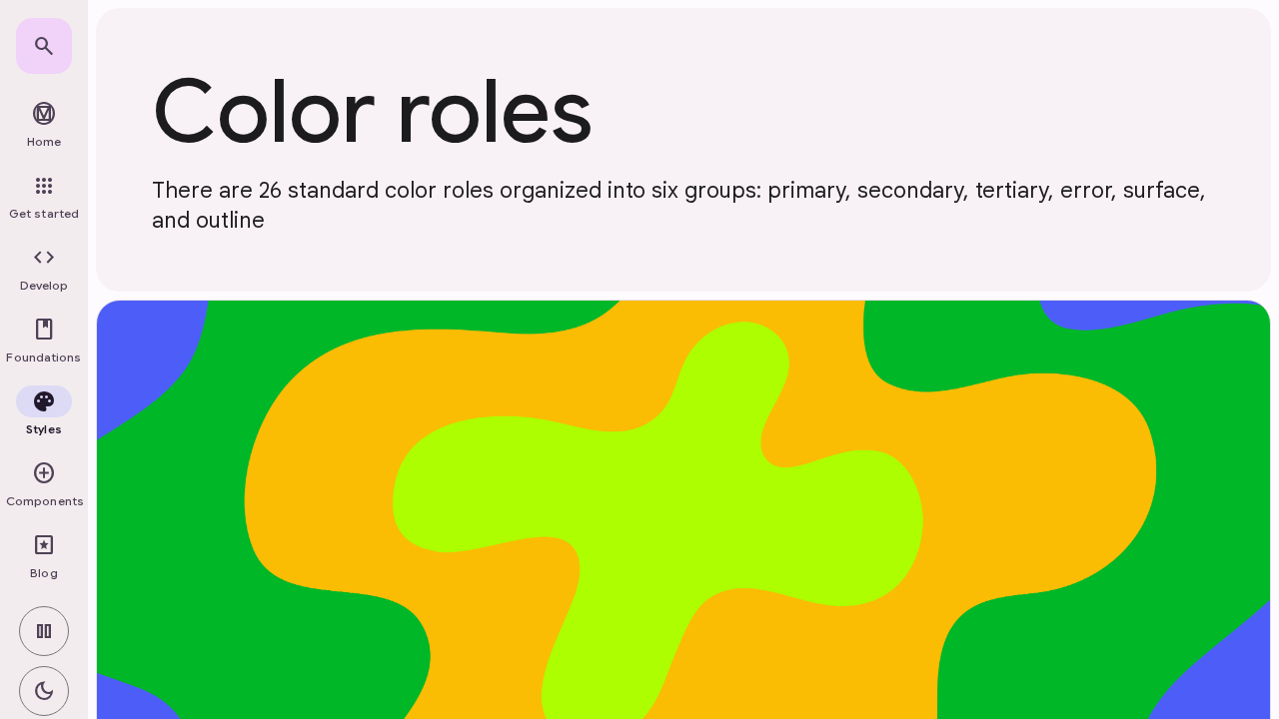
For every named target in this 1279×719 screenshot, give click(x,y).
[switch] (44, 631)
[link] (44, 46)
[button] (44, 270)
